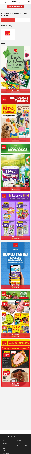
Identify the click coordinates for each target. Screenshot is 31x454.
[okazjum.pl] (15, 2)
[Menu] (1, 1)
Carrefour (5, 448)
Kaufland (19, 440)
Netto (18, 443)
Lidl (3, 440)
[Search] (29, 1)
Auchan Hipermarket (22, 445)
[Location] (5, 1)
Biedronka (5, 443)
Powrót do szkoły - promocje (15, 6)
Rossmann (5, 445)
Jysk (4, 450)
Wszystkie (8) (8, 20)
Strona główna (3, 431)
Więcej (21, 20)
